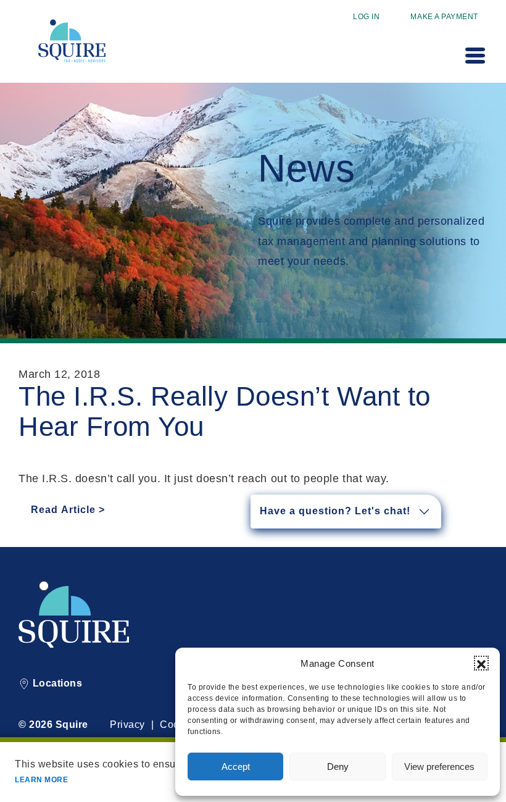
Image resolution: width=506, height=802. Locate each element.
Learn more (41, 779)
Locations (56, 683)
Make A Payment (444, 16)
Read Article (63, 509)
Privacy (127, 724)
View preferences (439, 766)
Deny (338, 766)
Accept (236, 766)
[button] (481, 663)
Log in (366, 16)
